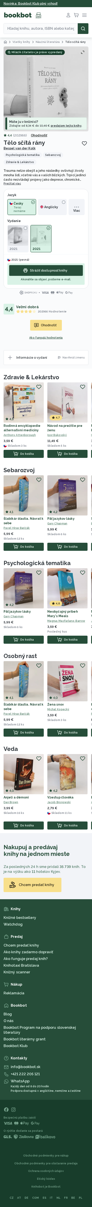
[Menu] (84, 15)
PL (81, 1197)
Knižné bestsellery (20, 918)
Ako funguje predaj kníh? (26, 959)
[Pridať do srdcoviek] (84, 143)
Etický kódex (46, 1178)
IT (51, 1197)
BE (73, 1197)
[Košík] (76, 15)
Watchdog (13, 924)
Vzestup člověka (60, 797)
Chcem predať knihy (21, 945)
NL (58, 1197)
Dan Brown (11, 802)
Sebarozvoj (19, 470)
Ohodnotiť (39, 135)
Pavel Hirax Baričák (17, 528)
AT (19, 1197)
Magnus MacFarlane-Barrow (66, 620)
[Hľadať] (83, 28)
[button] (46, 88)
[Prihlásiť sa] (68, 15)
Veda (11, 749)
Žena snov (55, 704)
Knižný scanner (17, 972)
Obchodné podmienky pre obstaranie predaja (45, 1163)
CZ (12, 1197)
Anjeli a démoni (16, 797)
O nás (9, 1021)
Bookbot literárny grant (25, 1039)
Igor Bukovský (57, 435)
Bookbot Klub (15, 1046)
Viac (76, 210)
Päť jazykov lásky (61, 518)
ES (44, 1197)
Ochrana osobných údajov (46, 1171)
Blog (8, 1014)
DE (27, 1197)
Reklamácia (14, 993)
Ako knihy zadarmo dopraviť (28, 952)
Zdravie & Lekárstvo (31, 377)
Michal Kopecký (58, 709)
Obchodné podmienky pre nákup (46, 1155)
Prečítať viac (12, 183)
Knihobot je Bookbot (46, 1186)
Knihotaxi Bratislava (21, 965)
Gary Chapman (57, 523)
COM (35, 1197)
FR (66, 1197)
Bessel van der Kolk (20, 148)
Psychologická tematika (37, 563)
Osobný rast (20, 656)
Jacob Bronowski (59, 802)
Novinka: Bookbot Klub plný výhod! (31, 3)
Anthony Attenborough (20, 435)
